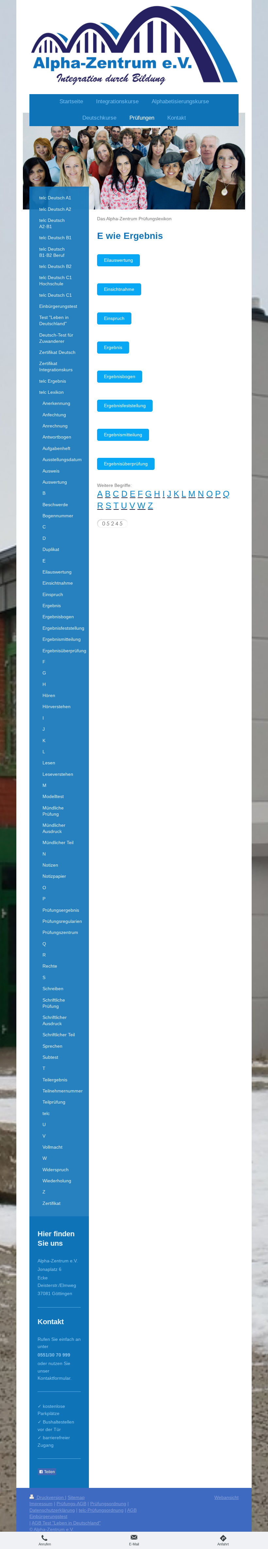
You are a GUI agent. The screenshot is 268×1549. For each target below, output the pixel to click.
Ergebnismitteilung (123, 434)
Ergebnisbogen (119, 376)
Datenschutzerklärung (52, 1510)
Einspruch (114, 318)
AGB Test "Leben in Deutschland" (66, 1522)
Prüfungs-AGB (71, 1503)
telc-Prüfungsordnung (101, 1510)
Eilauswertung (118, 260)
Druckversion (50, 1497)
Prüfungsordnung (108, 1503)
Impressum (41, 1503)
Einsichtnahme (119, 289)
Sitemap (76, 1497)
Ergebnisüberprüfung (126, 463)
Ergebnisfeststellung (125, 405)
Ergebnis (113, 347)
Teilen (49, 1472)
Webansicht (226, 1497)
